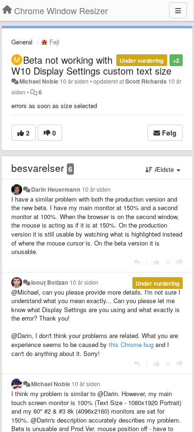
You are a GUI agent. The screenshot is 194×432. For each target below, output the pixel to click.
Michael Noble (38, 81)
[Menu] (178, 10)
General (21, 41)
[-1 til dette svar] (180, 261)
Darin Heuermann (56, 189)
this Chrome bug (131, 344)
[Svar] (137, 261)
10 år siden (96, 189)
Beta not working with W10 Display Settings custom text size (91, 65)
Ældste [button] (164, 169)
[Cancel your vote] (168, 261)
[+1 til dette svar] (157, 261)
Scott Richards (146, 81)
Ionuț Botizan (49, 282)
